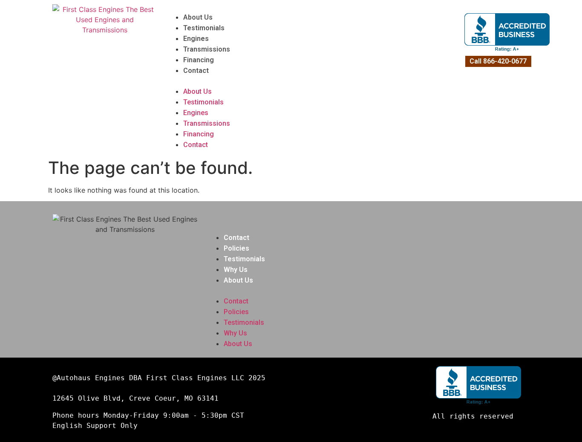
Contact (196, 70)
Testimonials (204, 28)
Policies (236, 248)
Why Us (236, 270)
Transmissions (206, 49)
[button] (313, 81)
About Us (198, 17)
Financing (198, 60)
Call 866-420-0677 (498, 61)
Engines (196, 39)
